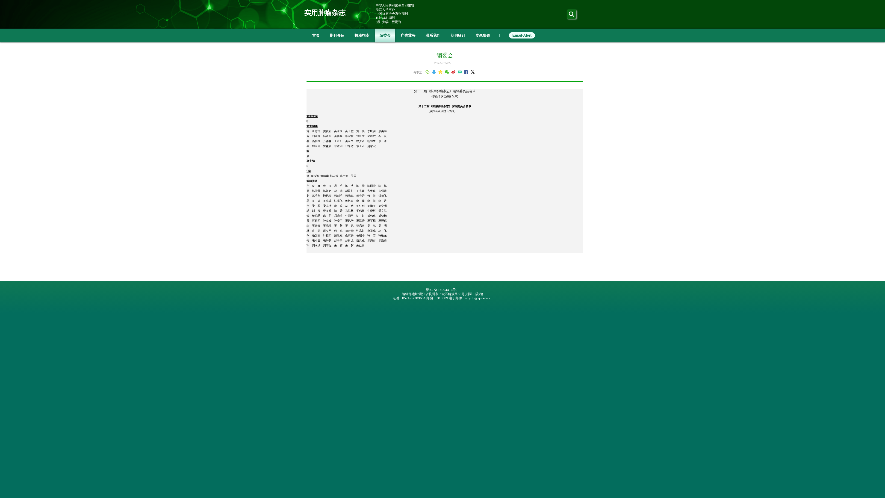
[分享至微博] (453, 72)
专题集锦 (482, 35)
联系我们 (433, 35)
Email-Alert (521, 35)
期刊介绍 (337, 35)
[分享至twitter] (472, 72)
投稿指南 (362, 35)
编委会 (385, 35)
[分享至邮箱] (459, 72)
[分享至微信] (447, 72)
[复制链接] (427, 72)
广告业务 (408, 35)
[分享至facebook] (466, 72)
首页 (316, 35)
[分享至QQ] (434, 72)
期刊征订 (458, 35)
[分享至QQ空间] (440, 72)
